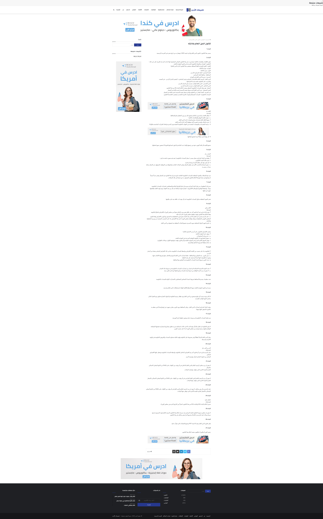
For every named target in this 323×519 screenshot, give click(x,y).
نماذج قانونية (161, 10)
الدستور (128, 10)
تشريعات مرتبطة (137, 56)
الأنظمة (140, 10)
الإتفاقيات (153, 10)
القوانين (134, 10)
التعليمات (146, 10)
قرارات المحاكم (170, 10)
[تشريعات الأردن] (195, 10)
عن (123, 10)
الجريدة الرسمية (179, 10)
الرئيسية (118, 10)
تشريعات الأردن (116, 516)
